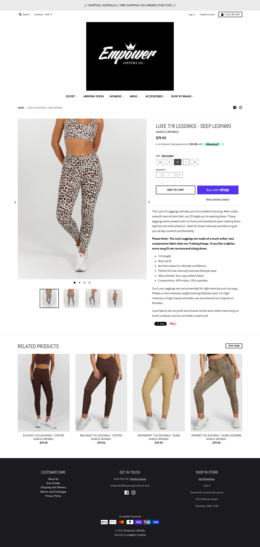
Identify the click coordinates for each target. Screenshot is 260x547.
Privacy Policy (53, 496)
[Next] (148, 202)
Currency (38, 14)
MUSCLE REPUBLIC (167, 132)
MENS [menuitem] (133, 96)
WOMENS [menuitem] (115, 96)
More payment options (217, 199)
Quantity (161, 169)
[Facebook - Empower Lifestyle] (235, 107)
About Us (53, 479)
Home (21, 107)
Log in (192, 14)
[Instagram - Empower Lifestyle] (240, 107)
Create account (207, 14)
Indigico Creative (136, 535)
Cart (232, 14)
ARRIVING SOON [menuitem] (93, 96)
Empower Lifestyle (134, 530)
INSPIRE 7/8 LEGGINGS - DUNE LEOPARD (216, 435)
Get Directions (207, 479)
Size (165, 155)
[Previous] (15, 202)
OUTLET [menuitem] (70, 96)
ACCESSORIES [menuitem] (154, 96)
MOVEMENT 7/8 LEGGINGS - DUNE (159, 435)
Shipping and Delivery (53, 487)
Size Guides (168, 155)
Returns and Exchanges (53, 492)
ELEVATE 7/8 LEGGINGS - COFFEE (43, 435)
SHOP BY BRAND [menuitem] (181, 96)
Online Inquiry (138, 479)
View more (234, 345)
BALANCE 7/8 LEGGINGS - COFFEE (101, 435)
